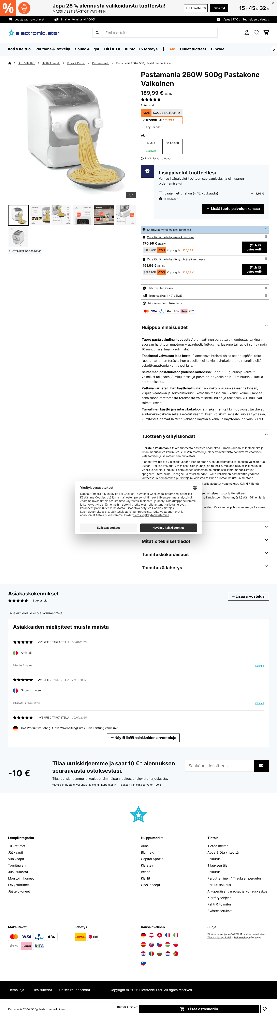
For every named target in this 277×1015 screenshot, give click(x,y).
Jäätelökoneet (19, 891)
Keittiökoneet (51, 63)
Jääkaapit (15, 852)
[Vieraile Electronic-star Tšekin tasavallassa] (159, 944)
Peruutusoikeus (219, 885)
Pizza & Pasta (76, 63)
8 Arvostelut (149, 105)
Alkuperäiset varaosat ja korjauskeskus (237, 891)
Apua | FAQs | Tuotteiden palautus (246, 19)
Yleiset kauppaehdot (74, 990)
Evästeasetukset (220, 911)
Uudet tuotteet (193, 49)
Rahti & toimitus (219, 904)
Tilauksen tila (217, 865)
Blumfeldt (148, 852)
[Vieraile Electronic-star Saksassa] (143, 935)
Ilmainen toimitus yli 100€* (77, 19)
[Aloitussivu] (13, 63)
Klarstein (147, 865)
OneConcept (150, 885)
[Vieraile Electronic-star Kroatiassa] (143, 953)
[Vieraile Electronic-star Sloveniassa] (143, 963)
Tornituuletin (17, 865)
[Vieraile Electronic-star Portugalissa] (175, 953)
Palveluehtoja (242, 937)
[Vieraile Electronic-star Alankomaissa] (167, 953)
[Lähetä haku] (97, 32)
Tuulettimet (16, 846)
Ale (172, 49)
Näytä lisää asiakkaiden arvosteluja (145, 738)
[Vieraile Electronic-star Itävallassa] (151, 935)
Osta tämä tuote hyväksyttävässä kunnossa (176, 259)
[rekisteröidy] (274, 49)
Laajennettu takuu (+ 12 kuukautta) (191, 193)
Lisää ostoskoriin (202, 1009)
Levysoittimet (18, 885)
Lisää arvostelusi (250, 596)
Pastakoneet (100, 63)
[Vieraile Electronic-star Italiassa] (175, 935)
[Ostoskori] (266, 32)
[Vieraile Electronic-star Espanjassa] (143, 944)
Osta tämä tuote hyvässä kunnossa (170, 237)
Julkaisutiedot (41, 990)
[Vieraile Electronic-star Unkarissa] (167, 944)
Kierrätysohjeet (219, 898)
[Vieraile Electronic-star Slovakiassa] (151, 944)
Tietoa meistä (217, 846)
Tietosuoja (16, 990)
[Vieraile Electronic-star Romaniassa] (151, 953)
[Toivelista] (256, 32)
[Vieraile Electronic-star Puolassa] (175, 944)
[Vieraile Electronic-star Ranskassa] (167, 935)
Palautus (213, 859)
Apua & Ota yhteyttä (223, 852)
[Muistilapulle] (264, 1009)
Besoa (145, 872)
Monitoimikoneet (21, 878)
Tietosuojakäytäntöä (219, 937)
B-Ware (217, 49)
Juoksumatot (18, 872)
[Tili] (247, 32)
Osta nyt (219, 8)
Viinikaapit (16, 859)
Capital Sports (152, 859)
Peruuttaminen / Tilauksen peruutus (234, 878)
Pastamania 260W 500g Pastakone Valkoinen (144, 63)
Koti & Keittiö (26, 63)
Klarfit (145, 878)
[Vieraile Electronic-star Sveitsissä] (159, 935)
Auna (145, 846)
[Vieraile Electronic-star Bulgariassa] (159, 953)
